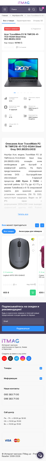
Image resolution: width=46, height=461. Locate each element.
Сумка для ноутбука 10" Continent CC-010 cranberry (18, 276)
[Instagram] (22, 358)
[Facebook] (28, 358)
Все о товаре (8, 21)
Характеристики (24, 21)
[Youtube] (4, 358)
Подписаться (23, 328)
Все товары (9, 231)
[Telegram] (16, 358)
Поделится (37, 29)
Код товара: (12, 43)
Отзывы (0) (38, 21)
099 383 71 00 (11, 398)
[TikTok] (10, 358)
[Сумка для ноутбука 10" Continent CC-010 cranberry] (19, 253)
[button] (37, 225)
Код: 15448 (30, 284)
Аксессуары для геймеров (30, 231)
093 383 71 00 (11, 394)
